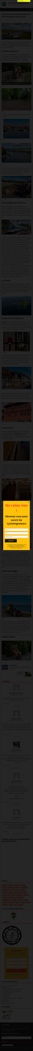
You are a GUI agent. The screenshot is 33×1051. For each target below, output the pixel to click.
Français (21, 1)
